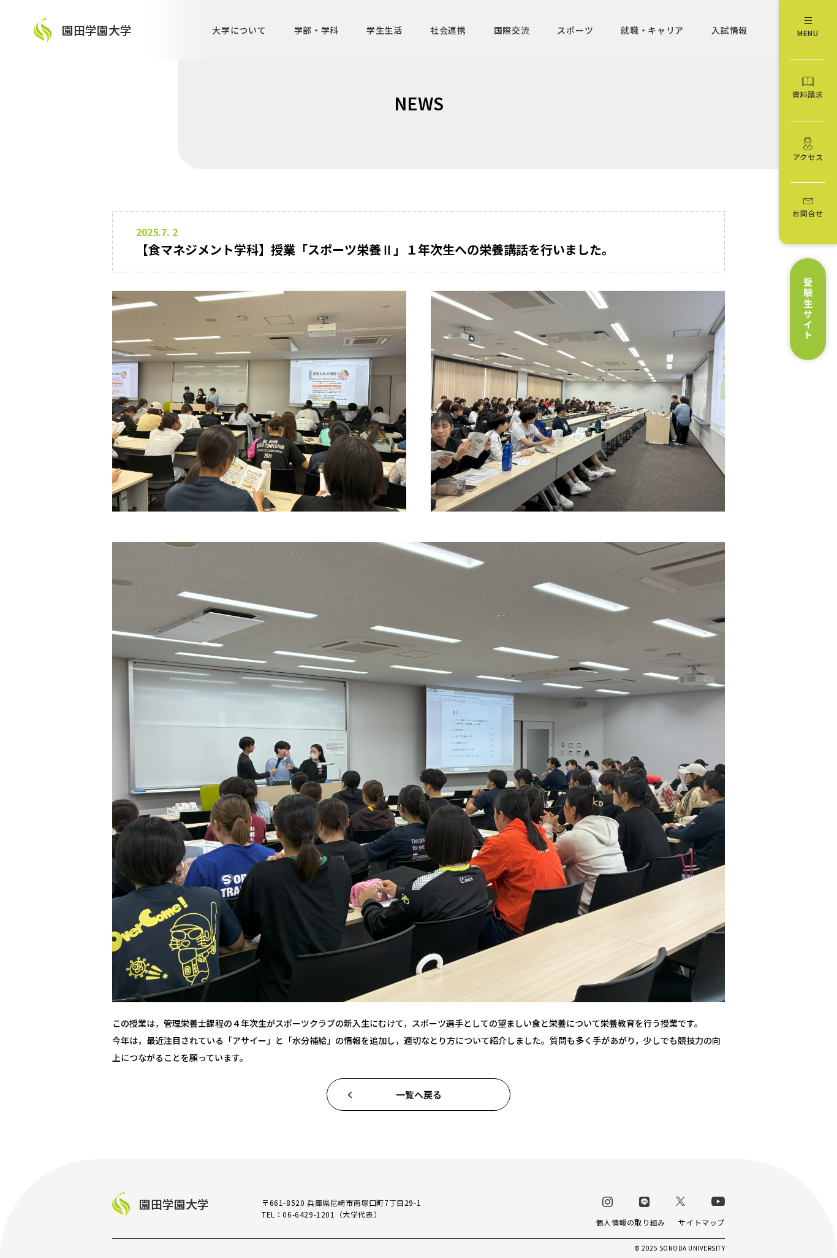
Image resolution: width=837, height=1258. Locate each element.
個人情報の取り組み (630, 1222)
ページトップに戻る (756, 1209)
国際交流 (512, 30)
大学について (239, 30)
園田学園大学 (97, 29)
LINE (644, 1202)
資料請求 (807, 94)
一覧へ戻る (419, 1094)
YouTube (718, 1201)
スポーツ (575, 30)
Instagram (607, 1202)
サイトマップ (701, 1222)
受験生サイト (807, 309)
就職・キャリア (652, 30)
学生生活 (384, 30)
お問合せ (807, 213)
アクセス (808, 156)
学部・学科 (316, 30)
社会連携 (448, 30)
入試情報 (729, 30)
